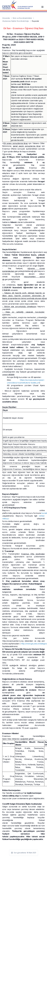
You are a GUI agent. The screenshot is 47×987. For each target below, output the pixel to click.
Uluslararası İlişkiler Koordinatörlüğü (15, 21)
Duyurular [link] (35, 21)
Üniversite (6, 18)
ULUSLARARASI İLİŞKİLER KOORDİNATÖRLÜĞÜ (25, 7)
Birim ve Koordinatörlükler (22, 18)
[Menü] (42, 7)
